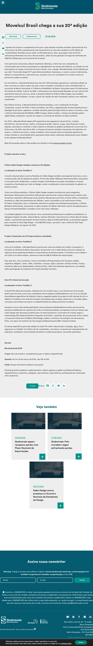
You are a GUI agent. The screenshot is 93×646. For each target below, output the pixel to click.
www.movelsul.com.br (62, 143)
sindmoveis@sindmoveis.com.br (80, 637)
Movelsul (13, 36)
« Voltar (32, 386)
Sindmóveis (32, 36)
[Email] (58, 386)
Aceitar (81, 642)
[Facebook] (47, 386)
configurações (66, 643)
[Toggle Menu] (3, 2)
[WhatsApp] (53, 386)
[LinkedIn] (64, 386)
